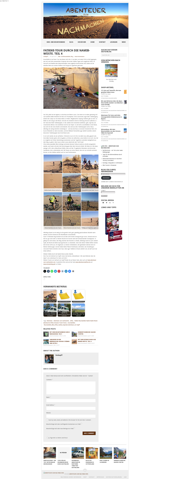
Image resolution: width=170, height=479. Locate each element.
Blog (71, 42)
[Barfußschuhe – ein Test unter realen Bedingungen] (50, 453)
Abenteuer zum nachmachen (61, 320)
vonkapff (45, 56)
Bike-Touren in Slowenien (109, 165)
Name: (48, 397)
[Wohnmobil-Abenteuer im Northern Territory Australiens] (78, 453)
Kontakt (91, 477)
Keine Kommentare (79, 56)
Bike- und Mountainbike (56, 42)
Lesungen (113, 42)
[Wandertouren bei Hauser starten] (120, 453)
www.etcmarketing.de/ (49, 264)
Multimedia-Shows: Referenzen (71, 477)
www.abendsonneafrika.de (83, 262)
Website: (48, 413)
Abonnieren (106, 178)
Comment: (49, 379)
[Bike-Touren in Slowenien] (106, 453)
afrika (71, 320)
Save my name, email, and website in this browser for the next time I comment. (70, 420)
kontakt (102, 42)
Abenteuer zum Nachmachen (78, 474)
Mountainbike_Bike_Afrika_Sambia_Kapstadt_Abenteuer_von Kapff (62, 325)
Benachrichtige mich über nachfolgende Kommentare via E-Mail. (63, 424)
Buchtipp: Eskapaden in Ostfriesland (112, 163)
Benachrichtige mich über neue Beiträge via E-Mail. (60, 428)
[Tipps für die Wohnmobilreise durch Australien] (64, 453)
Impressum (100, 477)
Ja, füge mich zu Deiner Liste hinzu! (58, 437)
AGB (125, 477)
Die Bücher (82, 42)
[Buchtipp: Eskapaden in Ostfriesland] (92, 453)
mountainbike (71, 323)
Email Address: (50, 405)
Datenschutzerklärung (114, 477)
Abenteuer (49, 320)
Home (92, 42)
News (124, 42)
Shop (85, 477)
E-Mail (103, 190)
